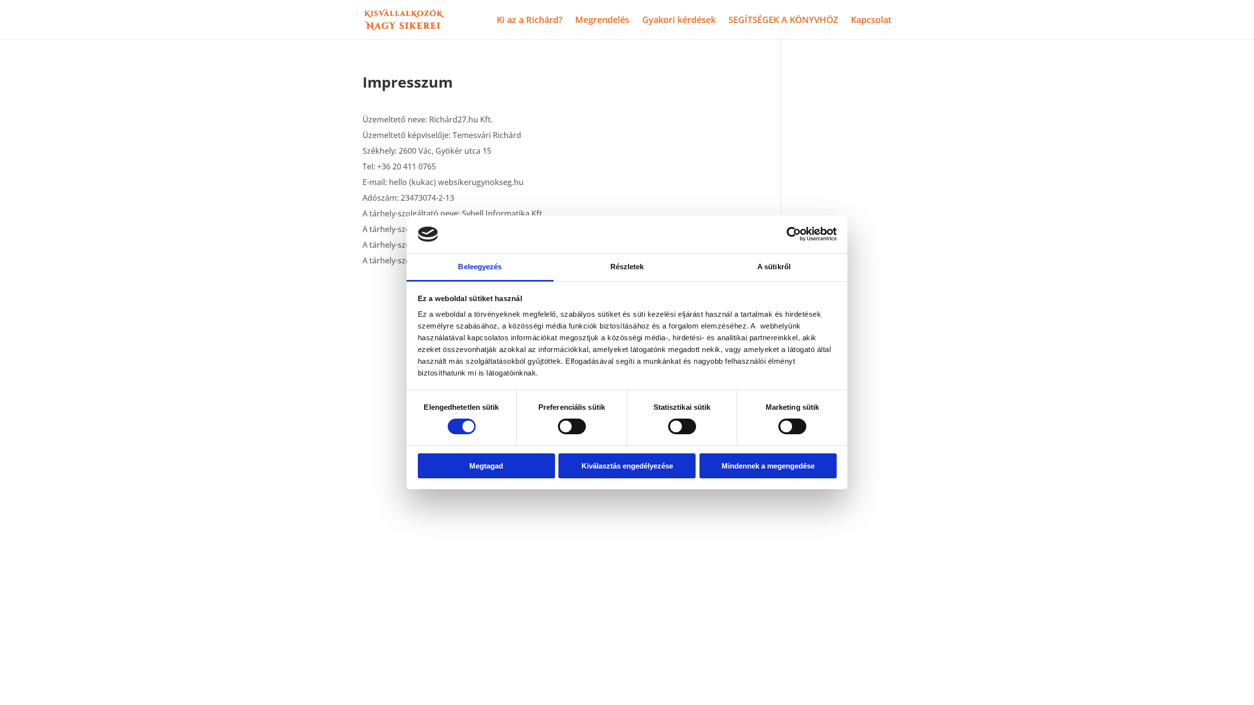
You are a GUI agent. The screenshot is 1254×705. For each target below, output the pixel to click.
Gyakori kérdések (679, 20)
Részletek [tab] (627, 266)
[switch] (572, 426)
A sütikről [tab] (774, 266)
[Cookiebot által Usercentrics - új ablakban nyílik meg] (794, 234)
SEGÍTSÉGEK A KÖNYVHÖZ (783, 20)
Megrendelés (602, 20)
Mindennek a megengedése (768, 466)
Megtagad (486, 466)
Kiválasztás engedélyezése (627, 466)
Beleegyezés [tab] (480, 266)
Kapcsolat (871, 20)
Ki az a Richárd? (529, 20)
